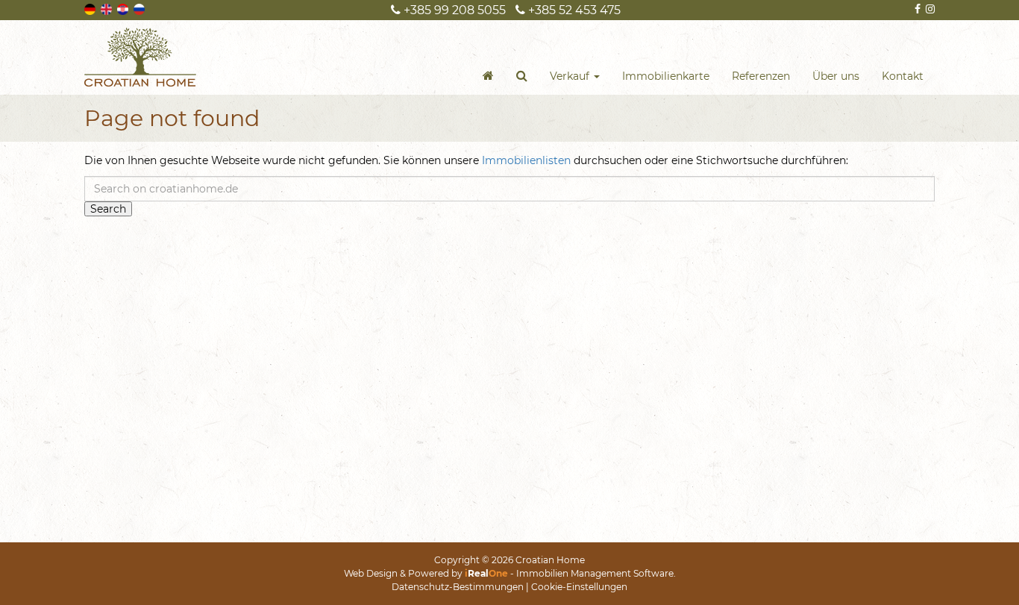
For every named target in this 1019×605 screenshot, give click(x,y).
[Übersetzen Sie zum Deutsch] (91, 8)
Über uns (835, 76)
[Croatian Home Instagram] (929, 9)
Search (108, 209)
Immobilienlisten (526, 160)
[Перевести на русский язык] (140, 8)
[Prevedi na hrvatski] (124, 8)
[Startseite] (488, 76)
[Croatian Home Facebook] (916, 9)
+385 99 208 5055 (453, 10)
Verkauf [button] (571, 76)
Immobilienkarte (665, 76)
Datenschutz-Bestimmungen (458, 586)
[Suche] (522, 76)
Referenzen (761, 76)
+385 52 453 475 (573, 10)
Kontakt (903, 76)
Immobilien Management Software (595, 573)
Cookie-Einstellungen (579, 586)
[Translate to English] (107, 8)
